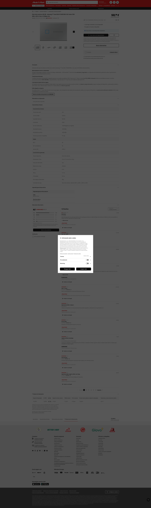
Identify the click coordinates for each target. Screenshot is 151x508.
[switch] (87, 260)
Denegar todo (67, 269)
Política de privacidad (63, 253)
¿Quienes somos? (70, 253)
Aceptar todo (84, 269)
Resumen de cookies (77, 253)
